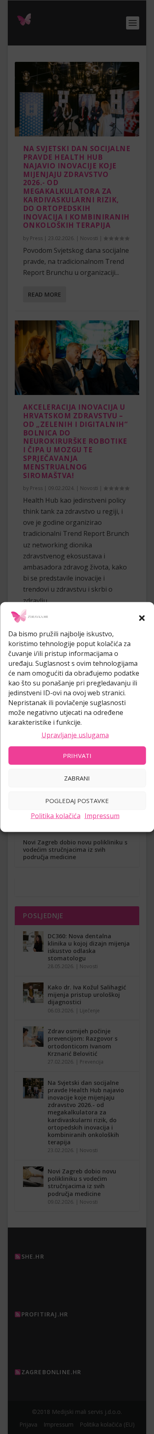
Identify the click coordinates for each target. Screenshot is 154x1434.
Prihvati (77, 755)
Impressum (102, 815)
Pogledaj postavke (77, 800)
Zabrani (77, 778)
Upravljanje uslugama (75, 735)
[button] (142, 618)
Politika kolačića (55, 815)
